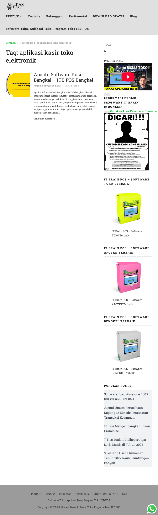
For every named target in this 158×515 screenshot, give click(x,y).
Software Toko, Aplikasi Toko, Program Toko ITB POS (47, 29)
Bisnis (37, 86)
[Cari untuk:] (128, 45)
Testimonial (78, 16)
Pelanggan (54, 16)
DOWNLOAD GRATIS (108, 16)
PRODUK (12, 16)
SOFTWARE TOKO (51, 86)
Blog (133, 16)
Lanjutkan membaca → (45, 118)
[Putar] (107, 94)
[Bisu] (107, 112)
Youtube (34, 16)
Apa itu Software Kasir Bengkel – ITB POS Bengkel (63, 77)
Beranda (11, 42)
